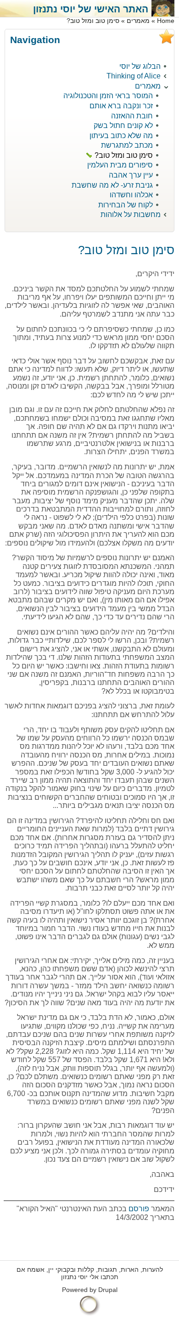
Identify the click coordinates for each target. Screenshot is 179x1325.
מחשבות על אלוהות (131, 214)
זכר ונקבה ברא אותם (121, 106)
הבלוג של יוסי (140, 66)
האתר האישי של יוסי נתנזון (90, 9)
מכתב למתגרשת (127, 145)
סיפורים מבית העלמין (120, 165)
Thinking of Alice (133, 76)
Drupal (107, 1289)
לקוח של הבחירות (125, 205)
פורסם (138, 1209)
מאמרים (138, 20)
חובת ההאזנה (132, 116)
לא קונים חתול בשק (123, 125)
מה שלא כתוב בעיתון (121, 135)
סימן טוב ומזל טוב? (124, 155)
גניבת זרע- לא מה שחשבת (112, 185)
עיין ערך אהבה (131, 175)
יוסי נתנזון (74, 1277)
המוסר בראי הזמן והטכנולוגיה (108, 96)
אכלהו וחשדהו (131, 195)
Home (165, 20)
